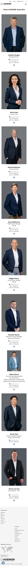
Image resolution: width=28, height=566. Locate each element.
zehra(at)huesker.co (14, 117)
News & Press (3, 521)
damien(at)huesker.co (14, 171)
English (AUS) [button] (3, 555)
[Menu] (25, 4)
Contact (2, 523)
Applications (3, 512)
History (16, 536)
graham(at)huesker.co (14, 59)
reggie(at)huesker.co (14, 284)
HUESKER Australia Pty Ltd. (19, 530)
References (3, 515)
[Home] (6, 4)
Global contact (17, 539)
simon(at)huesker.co (14, 440)
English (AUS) (20, 1)
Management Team (18, 533)
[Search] (26, 1)
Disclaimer (8, 563)
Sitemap (12, 563)
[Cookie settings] (3, 562)
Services (2, 520)
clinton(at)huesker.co (14, 494)
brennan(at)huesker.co (14, 341)
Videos (2, 517)
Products (2, 514)
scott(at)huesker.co (14, 228)
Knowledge (3, 518)
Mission (16, 528)
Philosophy (17, 531)
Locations (16, 538)
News (10, 1)
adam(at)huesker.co (14, 383)
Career (14, 1)
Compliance (17, 535)
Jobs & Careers (17, 541)
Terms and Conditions (18, 563)
